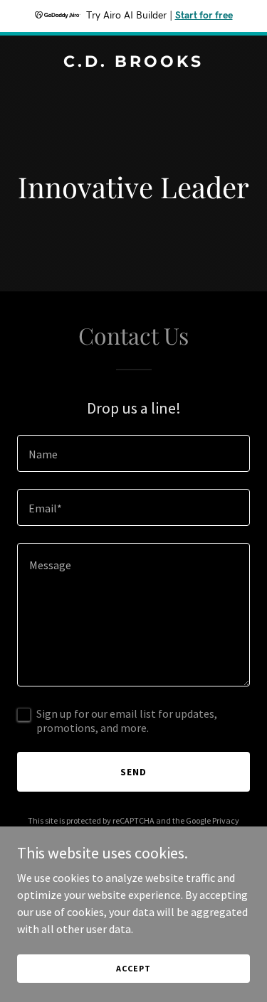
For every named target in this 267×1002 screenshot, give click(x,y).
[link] (133, 62)
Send (133, 771)
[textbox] (133, 453)
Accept (133, 968)
